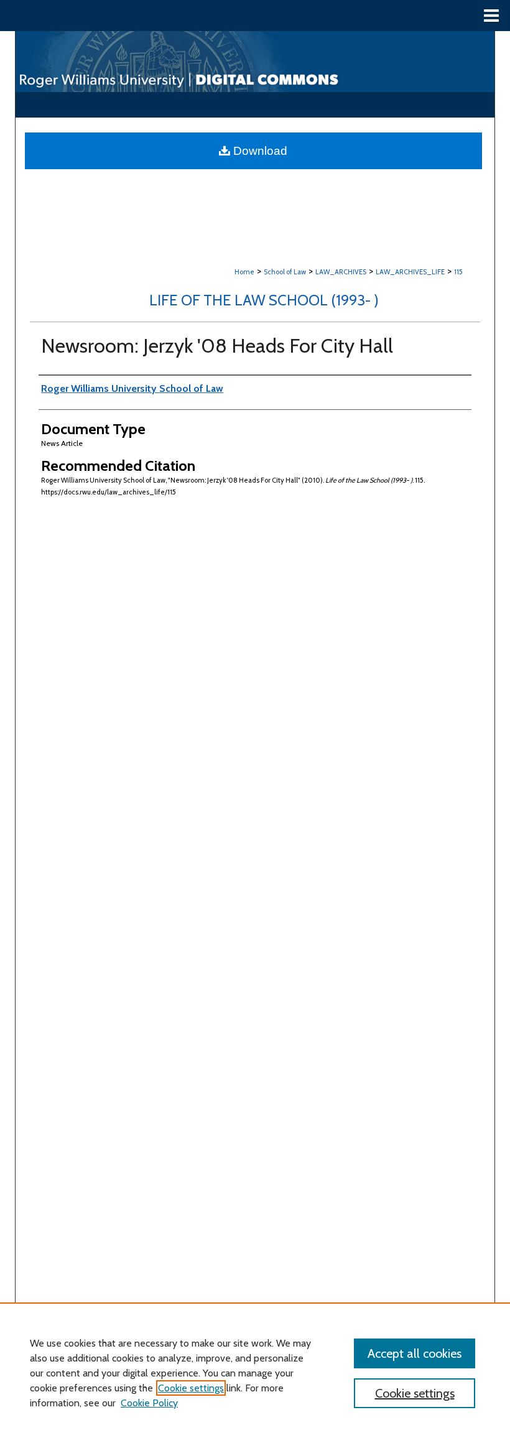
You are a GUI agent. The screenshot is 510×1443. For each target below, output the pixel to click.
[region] (255, 1372)
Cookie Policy (149, 1403)
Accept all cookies (414, 1353)
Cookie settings (191, 1388)
